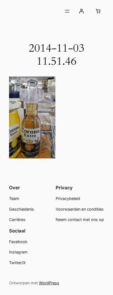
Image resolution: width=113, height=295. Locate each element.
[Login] (81, 11)
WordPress (49, 283)
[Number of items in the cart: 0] (98, 11)
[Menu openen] (67, 11)
